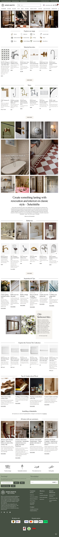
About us (41, 493)
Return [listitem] (22, 482)
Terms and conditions (34, 496)
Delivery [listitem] (16, 482)
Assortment (42, 499)
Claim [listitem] (13, 485)
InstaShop (45, 413)
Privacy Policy (32, 500)
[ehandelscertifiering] (29, 529)
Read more (3, 308)
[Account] (53, 5)
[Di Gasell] (24, 528)
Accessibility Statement (32, 503)
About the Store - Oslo (53, 498)
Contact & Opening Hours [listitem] (7, 482)
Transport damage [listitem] (5, 485)
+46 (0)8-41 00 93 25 (34, 509)
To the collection (43, 335)
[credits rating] (34, 529)
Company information (44, 495)
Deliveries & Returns (34, 498)
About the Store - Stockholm (52, 495)
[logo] (8, 5)
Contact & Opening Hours (6, 1)
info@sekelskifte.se (15, 1)
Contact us (32, 494)
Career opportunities (43, 497)
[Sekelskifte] (10, 492)
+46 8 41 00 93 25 (23, 1)
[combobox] (30, 5)
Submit (54, 482)
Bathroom (29, 221)
